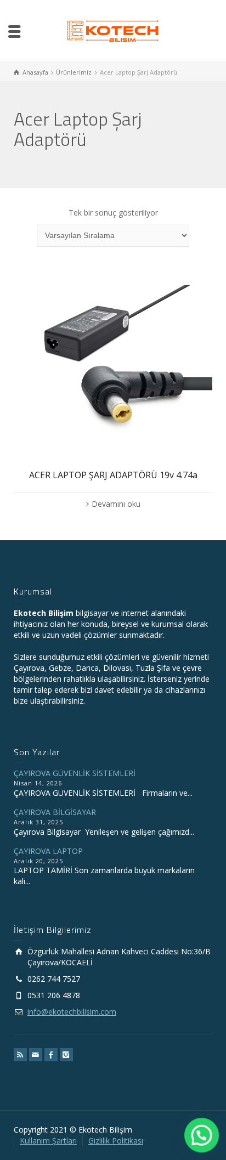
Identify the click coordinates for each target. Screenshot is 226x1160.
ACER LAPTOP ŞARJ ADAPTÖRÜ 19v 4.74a (113, 475)
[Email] (35, 1054)
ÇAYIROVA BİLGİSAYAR (55, 812)
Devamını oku (116, 504)
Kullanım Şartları (48, 1140)
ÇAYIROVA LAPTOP (48, 851)
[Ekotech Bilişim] (113, 29)
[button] (201, 1135)
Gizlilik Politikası (115, 1140)
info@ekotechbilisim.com (71, 1011)
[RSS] (20, 1054)
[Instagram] (66, 1054)
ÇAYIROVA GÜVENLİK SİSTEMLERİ (74, 773)
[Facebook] (51, 1054)
